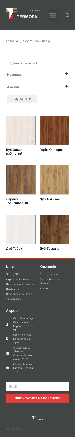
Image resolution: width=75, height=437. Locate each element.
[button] (53, 15)
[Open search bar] (68, 15)
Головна (12, 41)
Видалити (21, 99)
